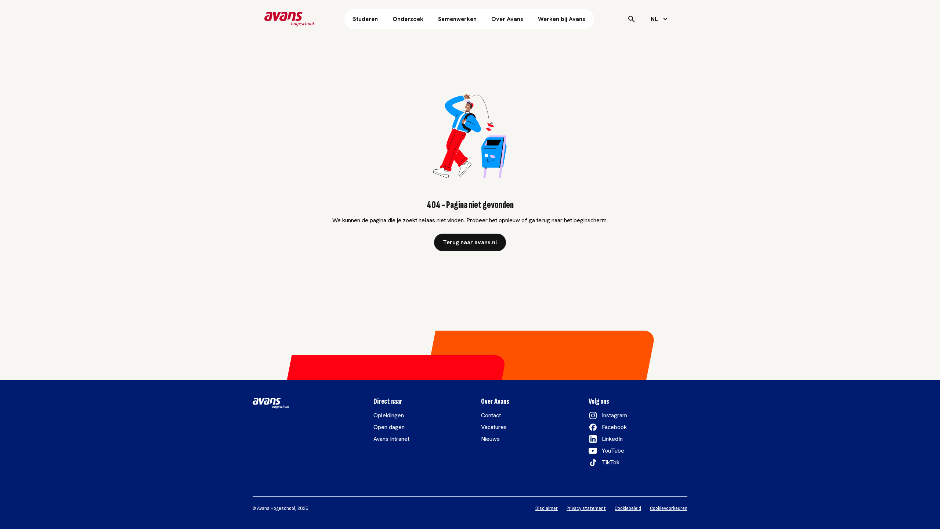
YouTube (613, 450)
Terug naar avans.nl (470, 242)
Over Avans (507, 19)
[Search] (631, 19)
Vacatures (494, 427)
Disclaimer (546, 508)
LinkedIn (612, 439)
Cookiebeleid (628, 508)
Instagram (614, 415)
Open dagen (389, 427)
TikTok (610, 462)
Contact (491, 415)
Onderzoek (408, 19)
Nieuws (490, 439)
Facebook (614, 427)
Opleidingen (388, 415)
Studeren (365, 19)
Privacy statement (586, 508)
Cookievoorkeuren (668, 508)
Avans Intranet (391, 439)
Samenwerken (457, 19)
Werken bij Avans (561, 19)
